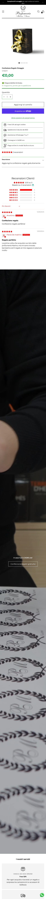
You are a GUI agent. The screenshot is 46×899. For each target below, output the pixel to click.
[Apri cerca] (38, 11)
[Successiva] (42, 2)
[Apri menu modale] (3, 11)
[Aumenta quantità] (4, 97)
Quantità (6, 92)
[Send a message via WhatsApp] (42, 895)
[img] (7, 212)
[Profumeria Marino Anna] (23, 11)
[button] (7, 152)
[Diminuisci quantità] (10, 97)
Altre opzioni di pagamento (23, 118)
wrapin (5, 71)
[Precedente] (3, 2)
